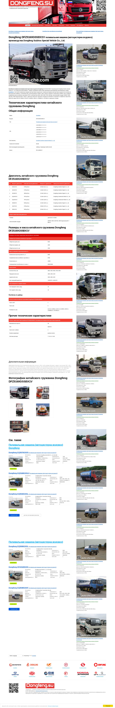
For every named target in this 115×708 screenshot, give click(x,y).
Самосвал (61, 25)
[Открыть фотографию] (41, 64)
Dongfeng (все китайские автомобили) (52, 31)
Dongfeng (38, 115)
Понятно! (108, 706)
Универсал (48, 25)
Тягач (67, 25)
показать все (14, 515)
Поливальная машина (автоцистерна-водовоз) (46, 121)
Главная (28, 25)
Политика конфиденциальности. (42, 690)
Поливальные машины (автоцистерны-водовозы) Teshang (87, 601)
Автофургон (80, 25)
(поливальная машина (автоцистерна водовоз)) (32, 452)
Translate (34, 655)
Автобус (55, 25)
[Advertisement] (24, 163)
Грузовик (73, 25)
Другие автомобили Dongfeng (31, 515)
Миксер (87, 25)
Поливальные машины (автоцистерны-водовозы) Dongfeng (87, 105)
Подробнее (13, 468)
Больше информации (53, 706)
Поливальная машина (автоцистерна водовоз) (36, 542)
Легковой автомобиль (37, 25)
